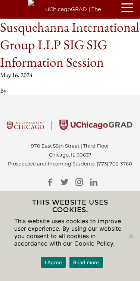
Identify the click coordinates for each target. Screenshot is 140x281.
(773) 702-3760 (114, 164)
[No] (130, 236)
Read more (86, 262)
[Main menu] (130, 8)
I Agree (53, 262)
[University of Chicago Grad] (96, 128)
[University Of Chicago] (25, 128)
